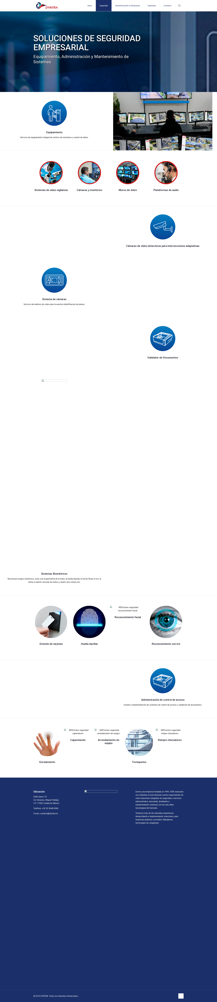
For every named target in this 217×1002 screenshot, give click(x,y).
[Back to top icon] (181, 996)
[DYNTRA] (47, 5)
